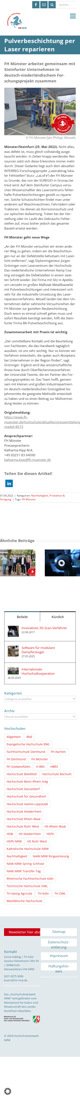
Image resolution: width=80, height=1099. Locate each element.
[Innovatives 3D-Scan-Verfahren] (13, 628)
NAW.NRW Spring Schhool (25, 864)
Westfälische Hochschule (24, 901)
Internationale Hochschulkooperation (38, 671)
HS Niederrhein (30, 834)
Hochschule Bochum (56, 774)
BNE (29, 737)
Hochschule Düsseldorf (23, 789)
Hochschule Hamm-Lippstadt (27, 804)
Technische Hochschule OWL (27, 886)
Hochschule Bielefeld (22, 774)
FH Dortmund (16, 759)
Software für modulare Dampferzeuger (38, 650)
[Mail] (44, 4)
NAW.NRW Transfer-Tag (24, 871)
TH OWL (60, 893)
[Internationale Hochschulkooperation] (13, 669)
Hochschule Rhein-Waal (24, 819)
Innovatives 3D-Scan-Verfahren (44, 628)
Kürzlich (58, 617)
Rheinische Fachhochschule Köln (30, 879)
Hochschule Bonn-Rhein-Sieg (27, 781)
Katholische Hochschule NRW (28, 849)
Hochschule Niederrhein (24, 811)
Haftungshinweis (58, 967)
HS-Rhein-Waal (55, 826)
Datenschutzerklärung (59, 943)
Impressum (59, 955)
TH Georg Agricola (19, 893)
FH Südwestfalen (19, 767)
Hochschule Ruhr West (23, 826)
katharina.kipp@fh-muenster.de (27, 460)
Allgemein (14, 737)
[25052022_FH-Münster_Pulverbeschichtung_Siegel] (40, 89)
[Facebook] (35, 4)
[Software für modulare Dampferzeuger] (13, 648)
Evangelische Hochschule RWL (28, 744)
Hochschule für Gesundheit (26, 796)
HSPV (50, 834)
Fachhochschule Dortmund (26, 752)
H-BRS (40, 767)
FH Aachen (58, 752)
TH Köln (43, 893)
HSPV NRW (14, 841)
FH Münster (29, 499)
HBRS (54, 767)
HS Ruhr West (37, 841)
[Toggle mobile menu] (73, 16)
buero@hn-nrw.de (15, 980)
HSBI (10, 834)
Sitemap (58, 931)
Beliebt (22, 617)
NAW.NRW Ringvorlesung (51, 856)
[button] (9, 483)
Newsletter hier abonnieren (24, 932)
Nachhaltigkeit (39, 495)
